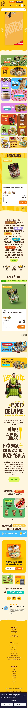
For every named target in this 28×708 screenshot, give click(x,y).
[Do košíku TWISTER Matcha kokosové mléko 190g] (21, 327)
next (26, 208)
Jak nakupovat (14, 653)
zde (15, 697)
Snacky (14, 671)
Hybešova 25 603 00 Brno (14, 631)
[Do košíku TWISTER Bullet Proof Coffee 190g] (23, 202)
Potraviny (14, 673)
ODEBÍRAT (18, 568)
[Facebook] (9, 598)
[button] (20, 5)
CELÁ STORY (14, 479)
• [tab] (12, 519)
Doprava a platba (14, 655)
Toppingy (14, 675)
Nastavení (13, 700)
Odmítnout (7, 704)
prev (23, 208)
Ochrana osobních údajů (14, 659)
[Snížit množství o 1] (4, 202)
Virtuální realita (14, 651)
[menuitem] (12, 2)
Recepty (14, 647)
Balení (14, 681)
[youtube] (19, 598)
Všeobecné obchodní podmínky (14, 657)
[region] (14, 501)
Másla (14, 669)
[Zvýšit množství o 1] (9, 202)
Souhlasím (20, 704)
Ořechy (14, 677)
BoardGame (14, 649)
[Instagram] (14, 598)
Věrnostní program (14, 645)
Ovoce (14, 679)
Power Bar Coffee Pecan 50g (17, 607)
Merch (14, 683)
